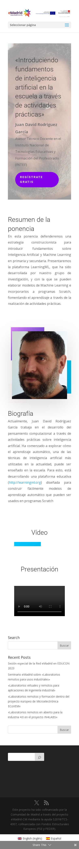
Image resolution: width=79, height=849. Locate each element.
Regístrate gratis (31, 179)
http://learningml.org (25, 482)
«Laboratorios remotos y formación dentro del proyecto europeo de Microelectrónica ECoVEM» (38, 701)
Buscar (64, 730)
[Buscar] (39, 757)
